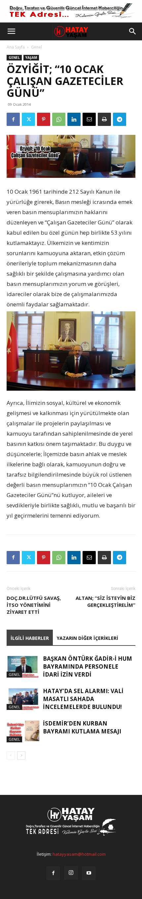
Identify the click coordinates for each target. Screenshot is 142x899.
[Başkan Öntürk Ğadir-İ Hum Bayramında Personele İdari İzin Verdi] (23, 666)
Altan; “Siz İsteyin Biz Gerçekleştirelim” (105, 601)
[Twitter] (28, 119)
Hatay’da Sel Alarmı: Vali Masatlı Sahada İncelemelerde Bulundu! (83, 699)
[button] (11, 31)
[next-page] (21, 755)
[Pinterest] (43, 119)
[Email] (89, 119)
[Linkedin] (74, 119)
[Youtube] (88, 873)
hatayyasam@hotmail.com (79, 854)
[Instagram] (71, 872)
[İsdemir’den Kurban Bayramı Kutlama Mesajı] (23, 731)
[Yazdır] (104, 119)
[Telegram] (119, 119)
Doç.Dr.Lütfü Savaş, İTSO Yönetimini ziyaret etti (34, 605)
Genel (36, 47)
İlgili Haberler (30, 638)
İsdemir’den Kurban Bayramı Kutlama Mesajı (82, 727)
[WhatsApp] (58, 119)
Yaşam (31, 57)
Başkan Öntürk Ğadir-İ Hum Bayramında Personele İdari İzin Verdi (87, 666)
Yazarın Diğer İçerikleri (87, 638)
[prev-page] (11, 755)
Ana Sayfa (16, 47)
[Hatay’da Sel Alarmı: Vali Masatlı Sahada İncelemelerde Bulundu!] (23, 698)
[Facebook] (13, 119)
